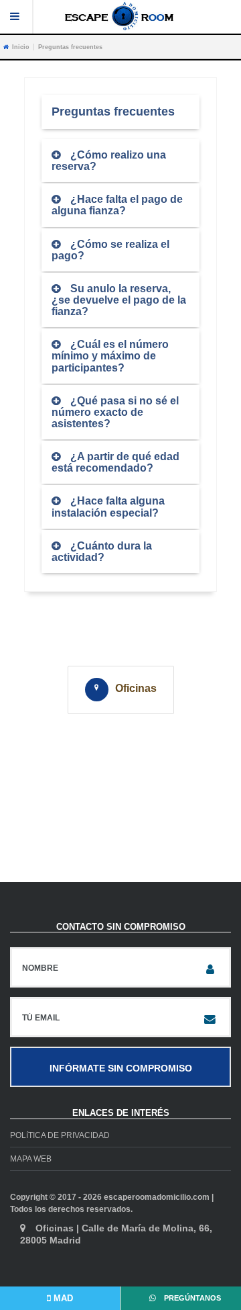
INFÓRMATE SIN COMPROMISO (121, 1068)
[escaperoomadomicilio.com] (120, 16)
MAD (62, 1298)
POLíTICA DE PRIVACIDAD (60, 1135)
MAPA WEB (31, 1159)
